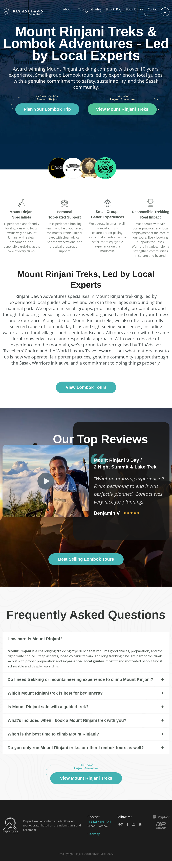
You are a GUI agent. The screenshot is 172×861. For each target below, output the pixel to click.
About (67, 9)
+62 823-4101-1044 (99, 821)
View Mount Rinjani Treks (122, 109)
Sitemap (94, 834)
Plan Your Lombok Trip (47, 109)
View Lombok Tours (86, 387)
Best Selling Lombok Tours (86, 559)
